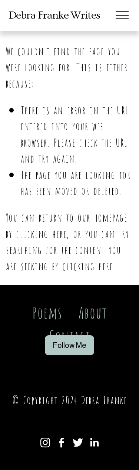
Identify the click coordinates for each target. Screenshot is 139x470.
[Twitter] (78, 442)
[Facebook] (61, 442)
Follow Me (69, 345)
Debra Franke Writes (54, 15)
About (92, 311)
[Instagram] (45, 442)
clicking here (41, 233)
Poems (47, 311)
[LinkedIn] (94, 442)
